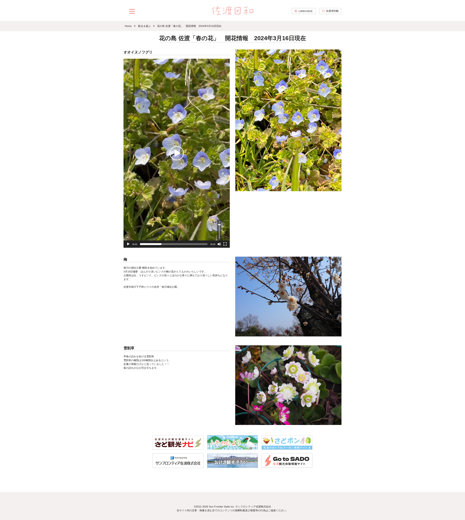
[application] (177, 153)
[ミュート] (219, 244)
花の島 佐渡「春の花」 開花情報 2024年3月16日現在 (189, 26)
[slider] (173, 244)
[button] (176, 153)
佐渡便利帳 (332, 11)
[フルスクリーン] (225, 244)
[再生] (128, 244)
